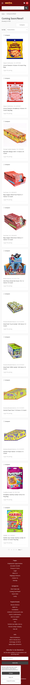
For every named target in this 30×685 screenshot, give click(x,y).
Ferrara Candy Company (15, 626)
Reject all (11, 677)
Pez (15, 622)
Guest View (15, 594)
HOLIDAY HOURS (15, 566)
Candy (15, 596)
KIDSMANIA (15, 609)
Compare (22, 25)
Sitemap (15, 580)
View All (15, 629)
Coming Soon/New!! (15, 591)
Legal (15, 571)
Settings (11, 673)
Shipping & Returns (15, 575)
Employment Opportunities (15, 563)
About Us (15, 573)
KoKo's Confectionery (15, 614)
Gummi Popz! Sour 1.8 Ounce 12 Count (14, 410)
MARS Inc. (15, 607)
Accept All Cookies (11, 681)
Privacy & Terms (15, 568)
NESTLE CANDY (15, 617)
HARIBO (15, 619)
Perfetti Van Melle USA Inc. (15, 624)
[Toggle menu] (2, 3)
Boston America (15, 605)
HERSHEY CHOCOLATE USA (15, 612)
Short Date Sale (15, 589)
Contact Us (15, 578)
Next (19, 549)
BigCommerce (22, 678)
